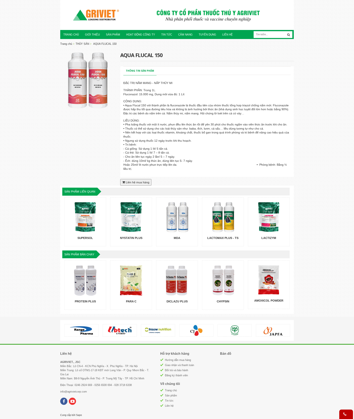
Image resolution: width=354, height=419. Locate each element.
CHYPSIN (223, 301)
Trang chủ (66, 43)
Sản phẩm (171, 395)
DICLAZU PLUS (177, 301)
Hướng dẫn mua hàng (178, 360)
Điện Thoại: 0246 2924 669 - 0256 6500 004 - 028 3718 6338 (96, 385)
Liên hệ (169, 405)
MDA (177, 238)
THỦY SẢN (82, 43)
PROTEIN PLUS (85, 301)
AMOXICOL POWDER (268, 300)
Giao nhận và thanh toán (179, 365)
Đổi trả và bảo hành (176, 370)
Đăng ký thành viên (176, 375)
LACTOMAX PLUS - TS (222, 238)
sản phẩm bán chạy (79, 254)
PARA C (131, 301)
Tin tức (169, 400)
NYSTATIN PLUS (131, 238)
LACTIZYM (268, 238)
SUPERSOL (85, 238)
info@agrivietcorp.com (73, 391)
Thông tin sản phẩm (140, 70)
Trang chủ (171, 390)
